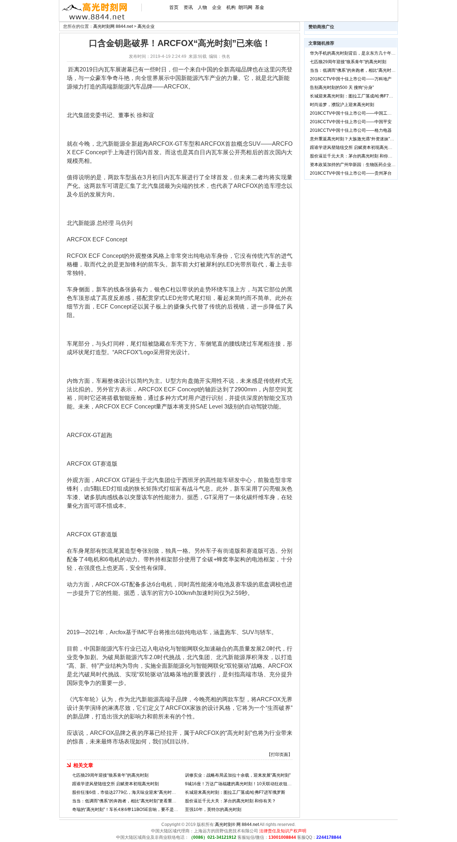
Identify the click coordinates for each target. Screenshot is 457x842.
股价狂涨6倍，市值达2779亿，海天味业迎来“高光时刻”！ (127, 792)
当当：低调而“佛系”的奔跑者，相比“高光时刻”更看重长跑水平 (130, 800)
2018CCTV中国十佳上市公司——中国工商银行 (355, 113)
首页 (174, 7)
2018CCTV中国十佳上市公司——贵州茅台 (351, 173)
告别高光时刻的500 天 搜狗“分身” (342, 87)
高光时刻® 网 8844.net (237, 824)
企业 (216, 7)
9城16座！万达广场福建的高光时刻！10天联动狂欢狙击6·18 (243, 783)
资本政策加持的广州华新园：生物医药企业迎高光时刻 (361, 164)
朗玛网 (245, 7)
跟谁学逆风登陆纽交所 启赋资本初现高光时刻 (115, 783)
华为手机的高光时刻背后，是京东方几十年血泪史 (357, 53)
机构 (231, 7)
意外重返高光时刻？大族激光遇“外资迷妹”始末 (354, 138)
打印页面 (279, 754)
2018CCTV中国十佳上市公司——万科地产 (351, 78)
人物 (202, 7)
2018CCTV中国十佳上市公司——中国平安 (351, 121)
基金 (259, 7)
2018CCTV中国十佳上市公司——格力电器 (351, 130)
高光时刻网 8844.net (113, 26)
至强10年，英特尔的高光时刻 (213, 809)
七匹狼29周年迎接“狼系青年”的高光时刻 (110, 775)
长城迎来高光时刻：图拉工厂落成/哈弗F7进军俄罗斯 (235, 792)
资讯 (188, 7)
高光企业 (146, 26)
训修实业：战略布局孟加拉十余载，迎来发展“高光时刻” (238, 775)
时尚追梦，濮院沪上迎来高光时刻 (342, 104)
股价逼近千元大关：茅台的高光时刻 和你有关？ (230, 800)
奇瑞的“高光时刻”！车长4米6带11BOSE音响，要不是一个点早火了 (136, 809)
